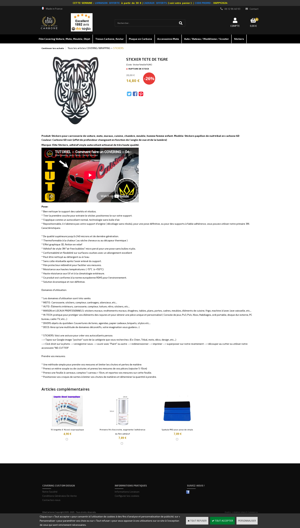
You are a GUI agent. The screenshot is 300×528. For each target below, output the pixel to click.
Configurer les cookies (127, 495)
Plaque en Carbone (140, 38)
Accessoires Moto (168, 38)
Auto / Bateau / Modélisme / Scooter (206, 38)
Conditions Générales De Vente (59, 495)
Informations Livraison (127, 491)
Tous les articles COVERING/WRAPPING (89, 48)
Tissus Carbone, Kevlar (109, 38)
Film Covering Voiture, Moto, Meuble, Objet (64, 38)
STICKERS (118, 48)
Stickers (239, 38)
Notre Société (49, 491)
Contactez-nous (51, 499)
